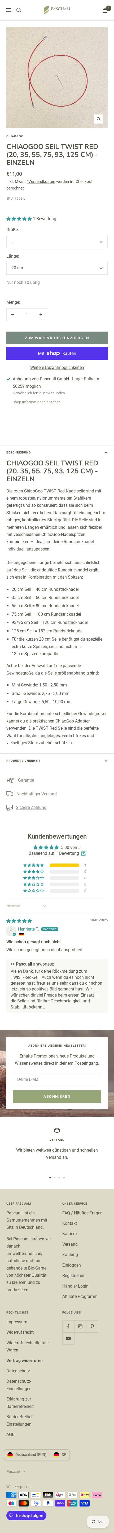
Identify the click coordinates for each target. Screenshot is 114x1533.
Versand (70, 1244)
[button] (19, 218)
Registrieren (73, 1275)
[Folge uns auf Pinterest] (92, 1326)
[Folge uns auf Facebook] (68, 1326)
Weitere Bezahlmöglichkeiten (57, 367)
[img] (19, 920)
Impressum (16, 1321)
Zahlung (70, 1254)
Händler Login (75, 1286)
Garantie (26, 780)
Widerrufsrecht (20, 1332)
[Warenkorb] (105, 10)
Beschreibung (18, 452)
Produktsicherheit (23, 761)
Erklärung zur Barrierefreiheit (20, 1403)
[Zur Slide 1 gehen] (50, 1177)
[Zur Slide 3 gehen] (59, 1177)
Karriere (69, 1233)
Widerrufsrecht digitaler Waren (28, 1346)
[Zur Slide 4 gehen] (64, 1177)
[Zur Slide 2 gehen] (54, 1177)
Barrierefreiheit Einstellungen (20, 1420)
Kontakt (69, 1223)
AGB (10, 1434)
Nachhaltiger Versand (36, 793)
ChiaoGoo (15, 136)
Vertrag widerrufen (24, 1360)
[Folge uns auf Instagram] (80, 1326)
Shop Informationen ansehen (36, 402)
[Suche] (18, 10)
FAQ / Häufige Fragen (82, 1212)
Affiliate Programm (80, 1296)
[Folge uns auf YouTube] (68, 1338)
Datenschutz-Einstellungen (19, 1385)
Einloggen (71, 1265)
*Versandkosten (41, 181)
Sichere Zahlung (31, 807)
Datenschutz (18, 1370)
